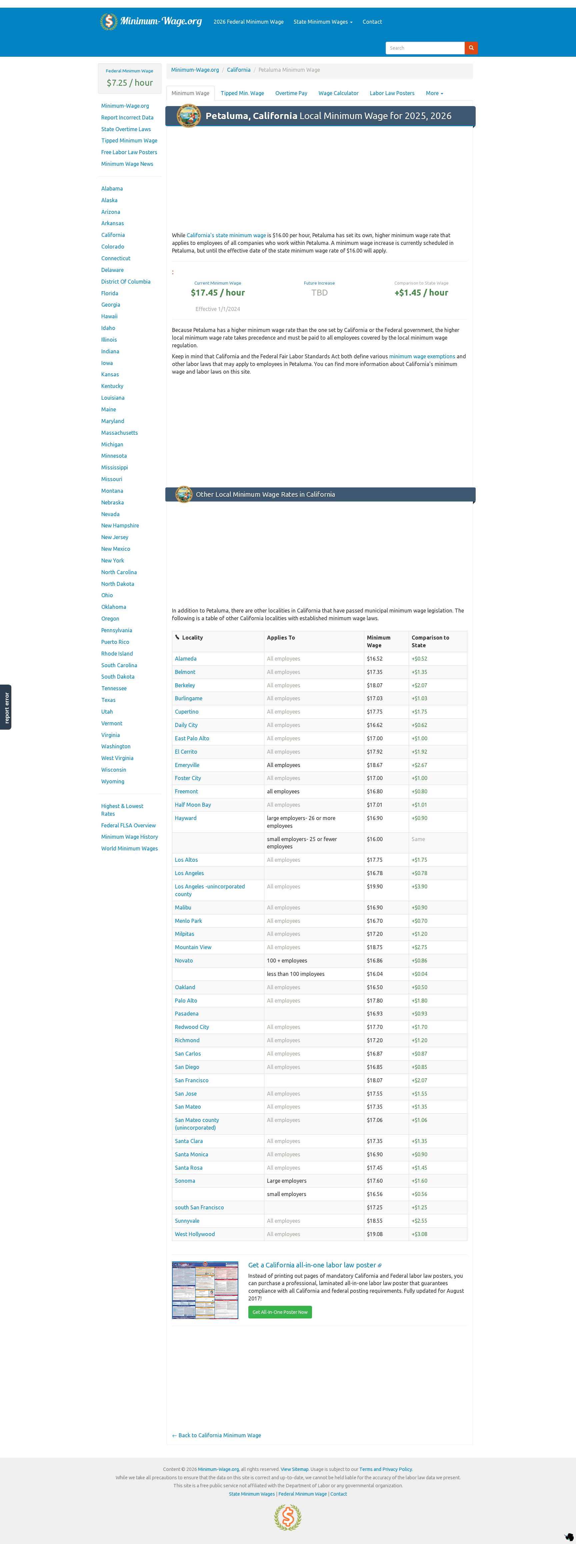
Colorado (112, 247)
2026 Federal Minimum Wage (249, 22)
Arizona (110, 212)
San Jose (186, 1094)
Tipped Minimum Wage (129, 140)
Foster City (188, 778)
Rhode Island (117, 654)
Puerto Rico (115, 642)
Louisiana (113, 398)
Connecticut (115, 258)
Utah (107, 712)
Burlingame (188, 698)
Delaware (112, 270)
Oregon (110, 619)
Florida (109, 293)
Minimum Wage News (127, 164)
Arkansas (112, 223)
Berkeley (185, 685)
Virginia (110, 735)
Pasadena (187, 1014)
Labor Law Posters (392, 93)
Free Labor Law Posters (129, 152)
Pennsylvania (116, 630)
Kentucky (112, 386)
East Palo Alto (192, 738)
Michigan (112, 444)
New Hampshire (120, 525)
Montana (112, 491)
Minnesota (114, 456)
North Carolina (119, 572)
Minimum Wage (190, 93)
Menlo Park (188, 921)
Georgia (110, 305)
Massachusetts (119, 433)
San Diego (187, 1067)
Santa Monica (191, 1154)
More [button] (433, 93)
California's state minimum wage (226, 235)
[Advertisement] (319, 179)
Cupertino (187, 712)
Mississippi (114, 467)
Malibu (183, 907)
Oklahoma (113, 607)
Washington (116, 746)
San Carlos (188, 1054)
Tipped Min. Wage (242, 93)
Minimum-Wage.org (125, 106)
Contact (372, 22)
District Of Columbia (126, 282)
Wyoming (112, 781)
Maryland (112, 421)
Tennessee (114, 688)
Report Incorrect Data (127, 117)
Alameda (186, 659)
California (113, 235)
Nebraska (112, 502)
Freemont (186, 791)
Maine (108, 409)
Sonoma (185, 1181)
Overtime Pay (291, 93)
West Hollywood (195, 1234)
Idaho (108, 328)
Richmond (187, 1040)
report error (7, 708)
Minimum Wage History (129, 837)
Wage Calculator (339, 93)
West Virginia (117, 758)
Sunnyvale (187, 1221)
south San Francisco (199, 1207)
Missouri (111, 479)
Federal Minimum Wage (129, 70)
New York (112, 560)
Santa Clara (189, 1141)
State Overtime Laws (126, 129)
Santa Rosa (189, 1168)
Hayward (186, 818)
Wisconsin (113, 770)
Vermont (111, 723)
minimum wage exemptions (422, 356)
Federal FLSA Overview (128, 825)
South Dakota (118, 677)
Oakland (185, 987)
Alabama (112, 188)
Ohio (107, 595)
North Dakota (117, 584)
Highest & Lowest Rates (122, 810)
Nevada (110, 514)
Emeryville (187, 765)
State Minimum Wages (321, 22)
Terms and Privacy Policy (385, 1469)
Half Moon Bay (193, 805)
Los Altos (186, 860)
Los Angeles (189, 873)
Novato (184, 960)
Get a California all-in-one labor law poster (313, 1265)
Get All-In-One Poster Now (280, 1312)
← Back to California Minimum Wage (216, 1435)
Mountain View (193, 947)
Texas (108, 700)
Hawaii (109, 316)
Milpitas (184, 934)
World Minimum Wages (129, 848)
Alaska (109, 200)
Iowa (107, 363)
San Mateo (188, 1107)
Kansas (110, 374)
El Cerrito (186, 752)
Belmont (185, 672)
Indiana (110, 351)
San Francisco (192, 1080)
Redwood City (192, 1027)
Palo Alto (186, 1001)
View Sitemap (295, 1469)
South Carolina (119, 665)
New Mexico (115, 549)
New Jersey (114, 537)
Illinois (109, 340)
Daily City (186, 725)
